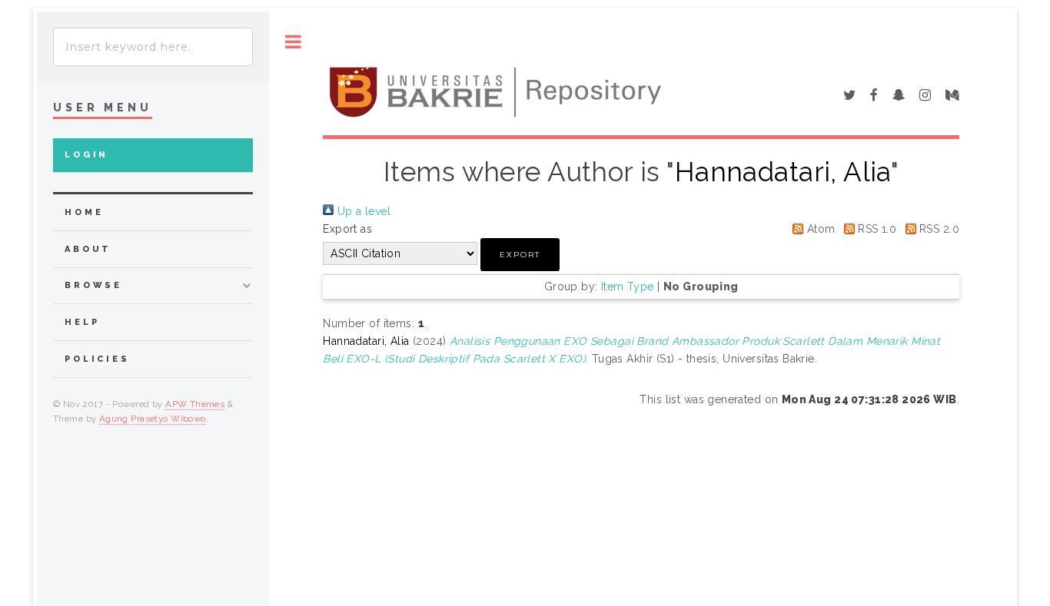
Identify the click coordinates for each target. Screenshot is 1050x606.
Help (82, 322)
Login (86, 155)
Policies (97, 359)
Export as (347, 229)
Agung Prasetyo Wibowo (152, 418)
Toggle (293, 42)
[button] (520, 254)
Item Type (627, 286)
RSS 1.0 (875, 229)
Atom (819, 229)
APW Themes (194, 404)
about (88, 249)
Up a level (362, 211)
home (84, 212)
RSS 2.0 (937, 229)
